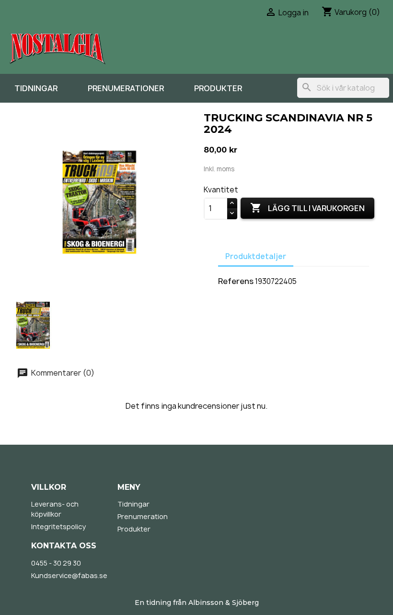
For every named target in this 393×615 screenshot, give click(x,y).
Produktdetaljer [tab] (255, 256)
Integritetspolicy (58, 526)
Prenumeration (142, 516)
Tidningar (36, 88)
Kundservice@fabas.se (69, 575)
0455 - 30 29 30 (56, 563)
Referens (236, 281)
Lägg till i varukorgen (307, 207)
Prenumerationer (126, 88)
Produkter (218, 88)
